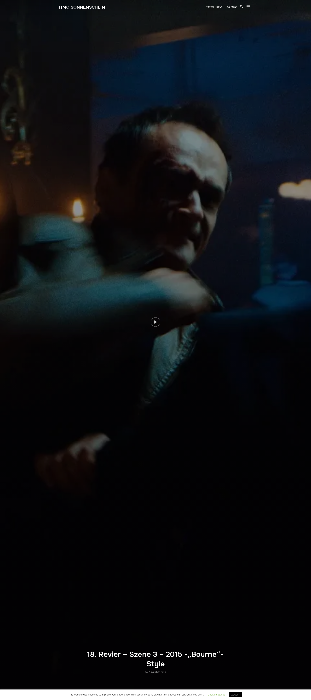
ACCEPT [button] (235, 694)
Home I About (214, 6)
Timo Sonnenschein (81, 7)
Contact (232, 6)
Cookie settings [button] (216, 694)
